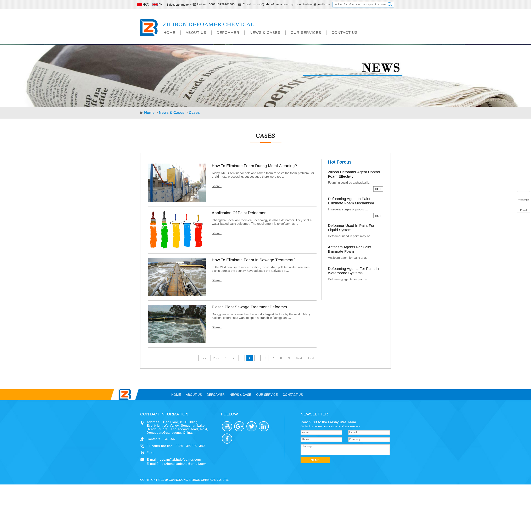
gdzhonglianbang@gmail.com (310, 4)
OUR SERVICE (267, 394)
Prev (216, 358)
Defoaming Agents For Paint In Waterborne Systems (353, 271)
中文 (146, 4)
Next (299, 358)
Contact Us (344, 32)
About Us (196, 32)
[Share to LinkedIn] (264, 426)
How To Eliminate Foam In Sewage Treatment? (254, 260)
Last (311, 358)
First (204, 358)
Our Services (306, 32)
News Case (240, 394)
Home (169, 32)
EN (160, 4)
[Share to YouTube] (227, 426)
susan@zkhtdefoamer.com (271, 4)
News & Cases (265, 32)
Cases (194, 112)
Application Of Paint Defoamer (239, 213)
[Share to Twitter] (251, 426)
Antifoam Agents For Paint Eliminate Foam (349, 249)
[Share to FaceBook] (227, 438)
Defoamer (228, 32)
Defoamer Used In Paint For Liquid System (351, 227)
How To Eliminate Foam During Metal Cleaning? (254, 166)
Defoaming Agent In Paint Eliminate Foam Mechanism (351, 201)
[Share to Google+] (239, 426)
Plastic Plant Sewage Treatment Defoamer (249, 307)
